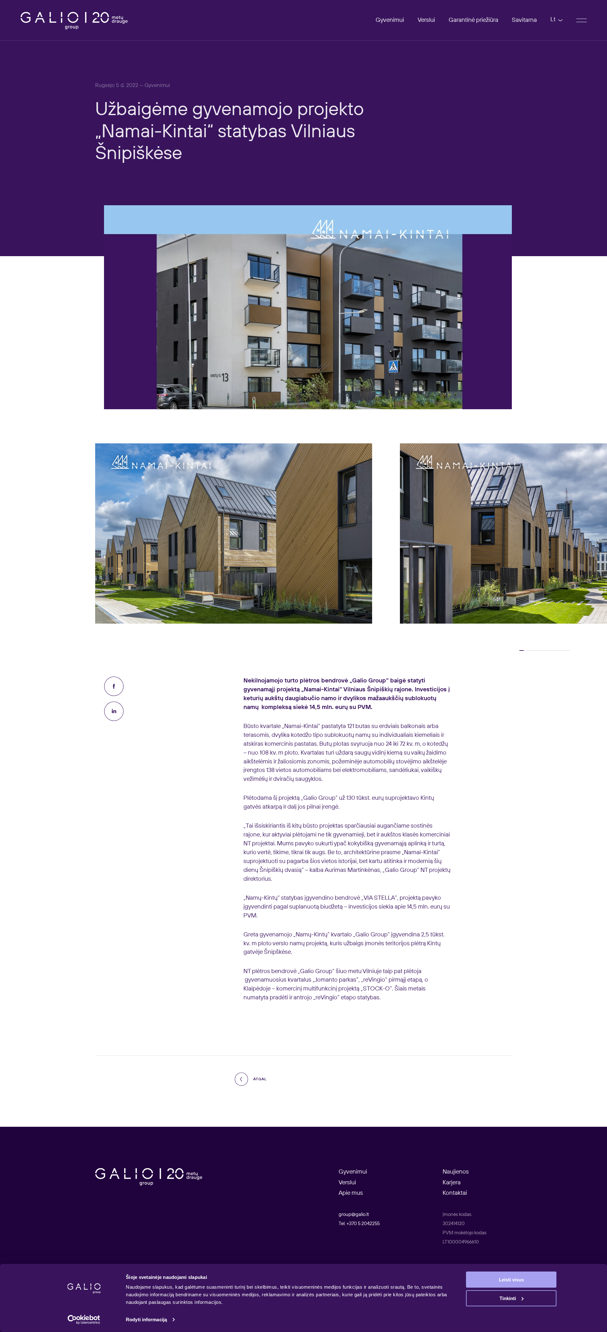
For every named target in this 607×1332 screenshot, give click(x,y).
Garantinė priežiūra (473, 20)
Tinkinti (508, 1298)
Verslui (426, 20)
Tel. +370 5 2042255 (359, 1223)
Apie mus (351, 1193)
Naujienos (456, 1172)
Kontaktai (455, 1193)
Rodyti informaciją (146, 1319)
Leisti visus (511, 1279)
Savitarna (524, 20)
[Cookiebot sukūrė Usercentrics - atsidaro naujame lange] (84, 1319)
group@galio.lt (354, 1214)
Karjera (452, 1183)
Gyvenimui (390, 20)
